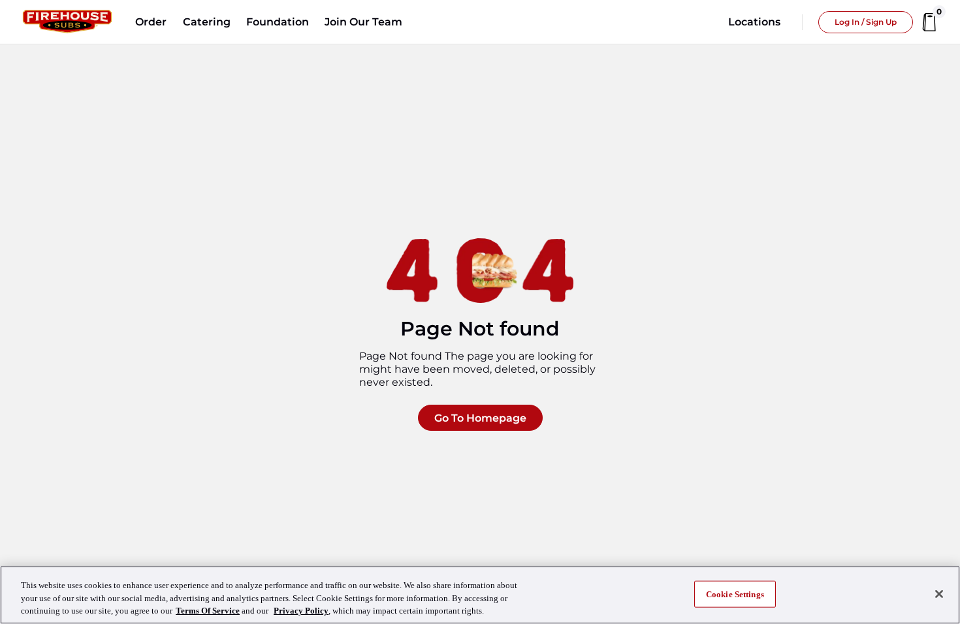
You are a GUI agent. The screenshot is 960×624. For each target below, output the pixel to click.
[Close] (939, 594)
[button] (151, 22)
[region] (480, 595)
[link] (67, 22)
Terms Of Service (208, 611)
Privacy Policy (301, 611)
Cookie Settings (735, 594)
